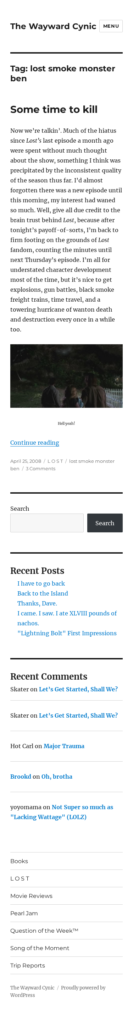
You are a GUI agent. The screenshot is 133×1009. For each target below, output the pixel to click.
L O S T (55, 461)
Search (19, 508)
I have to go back (41, 583)
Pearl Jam (24, 913)
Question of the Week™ (44, 930)
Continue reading (34, 442)
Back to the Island (42, 593)
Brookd (20, 776)
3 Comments (40, 468)
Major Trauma (64, 746)
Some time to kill (54, 109)
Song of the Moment (40, 948)
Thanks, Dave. (37, 603)
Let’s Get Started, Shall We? (78, 689)
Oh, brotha (56, 776)
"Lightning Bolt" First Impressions (67, 633)
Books (19, 861)
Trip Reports (27, 965)
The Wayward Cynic (53, 26)
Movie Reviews (31, 896)
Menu (111, 26)
